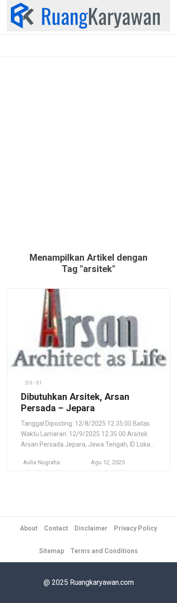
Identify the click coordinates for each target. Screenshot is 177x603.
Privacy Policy (135, 528)
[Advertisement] (88, 159)
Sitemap (51, 550)
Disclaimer (91, 528)
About (29, 528)
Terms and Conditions (104, 550)
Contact (56, 528)
